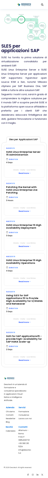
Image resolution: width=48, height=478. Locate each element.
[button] (9, 5)
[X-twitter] (42, 475)
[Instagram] (33, 475)
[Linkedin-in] (37, 475)
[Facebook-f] (28, 475)
